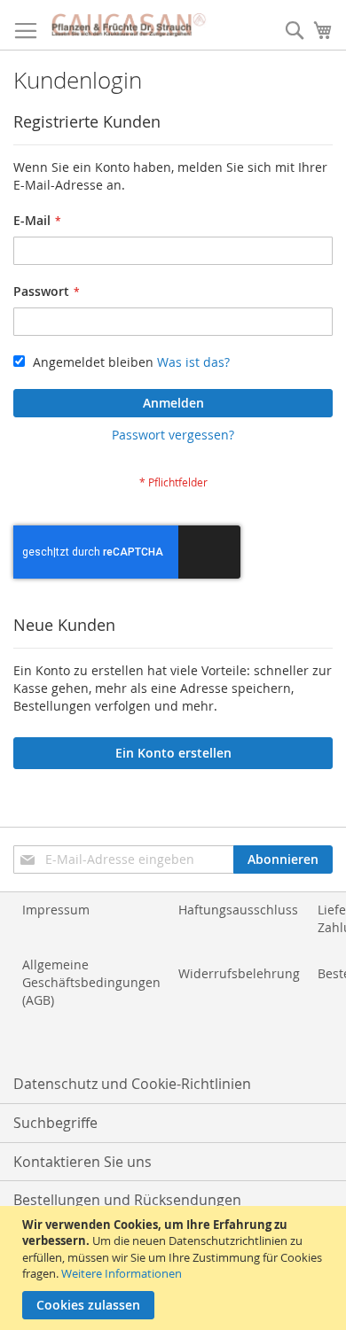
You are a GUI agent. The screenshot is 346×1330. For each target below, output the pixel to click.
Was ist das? (193, 362)
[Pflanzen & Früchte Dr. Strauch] (128, 25)
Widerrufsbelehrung (239, 973)
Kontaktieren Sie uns (82, 1161)
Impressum (56, 909)
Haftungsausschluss (238, 909)
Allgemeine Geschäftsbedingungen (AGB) (91, 982)
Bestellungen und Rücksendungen (127, 1199)
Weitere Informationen (121, 1273)
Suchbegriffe (55, 1122)
